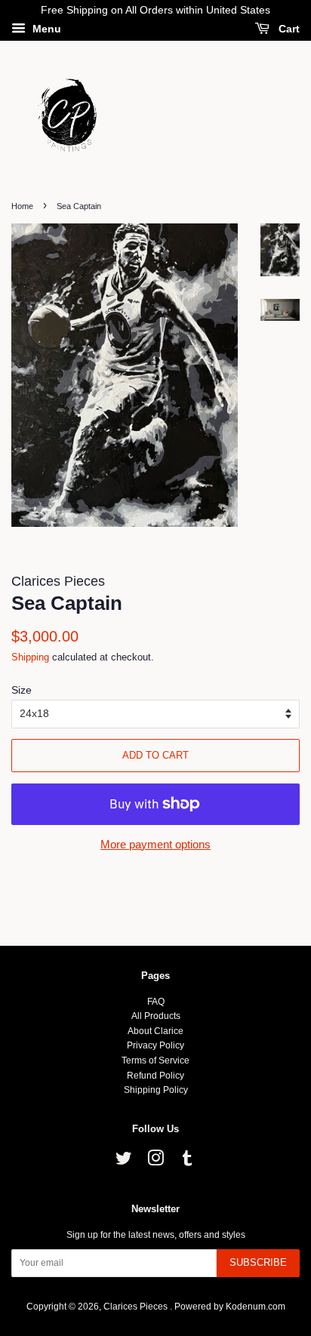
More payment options (155, 844)
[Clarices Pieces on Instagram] (155, 1161)
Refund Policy (155, 1075)
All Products (155, 1016)
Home (22, 206)
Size (21, 690)
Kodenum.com (255, 1306)
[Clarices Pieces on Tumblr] (187, 1161)
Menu (45, 29)
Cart (288, 29)
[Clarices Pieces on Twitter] (123, 1161)
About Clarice (155, 1031)
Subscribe (258, 1262)
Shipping (30, 657)
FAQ (156, 1001)
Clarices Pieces (136, 1306)
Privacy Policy (155, 1045)
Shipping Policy (156, 1090)
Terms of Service (155, 1060)
